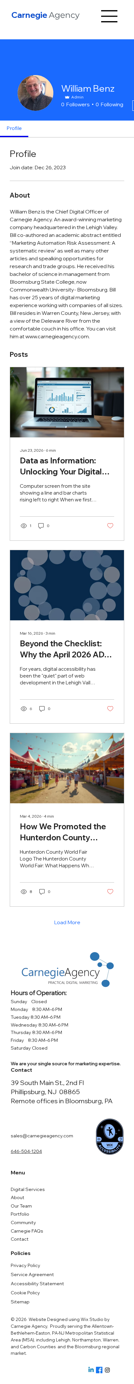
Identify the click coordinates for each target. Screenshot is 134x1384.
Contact (20, 1239)
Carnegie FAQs (27, 1231)
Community (23, 1222)
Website (37, 1319)
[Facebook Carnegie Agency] (99, 1370)
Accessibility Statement (37, 1284)
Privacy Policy (25, 1265)
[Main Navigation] (109, 16)
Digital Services (28, 1189)
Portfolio (20, 1214)
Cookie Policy (25, 1293)
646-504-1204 (26, 1151)
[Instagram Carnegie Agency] (107, 1370)
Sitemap (20, 1302)
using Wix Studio (86, 1319)
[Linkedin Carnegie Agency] (91, 1370)
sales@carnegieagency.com (42, 1136)
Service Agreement (32, 1274)
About (17, 1197)
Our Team (21, 1206)
